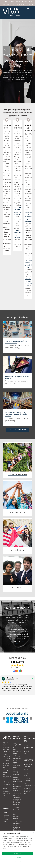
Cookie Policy (6, 820)
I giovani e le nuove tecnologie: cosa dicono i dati (16, 342)
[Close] (33, 832)
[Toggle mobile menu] (31, 9)
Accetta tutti (17, 853)
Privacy (6, 812)
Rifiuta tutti (18, 862)
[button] (4, 718)
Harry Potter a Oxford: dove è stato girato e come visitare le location (16, 414)
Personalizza (17, 857)
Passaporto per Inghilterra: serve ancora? (17, 377)
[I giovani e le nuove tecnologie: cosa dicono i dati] (17, 329)
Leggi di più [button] (5, 693)
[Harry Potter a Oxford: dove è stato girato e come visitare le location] (17, 400)
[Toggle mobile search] (28, 9)
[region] (17, 848)
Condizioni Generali (7, 816)
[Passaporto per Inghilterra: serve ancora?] (17, 364)
